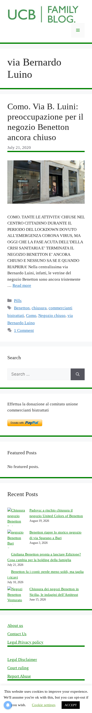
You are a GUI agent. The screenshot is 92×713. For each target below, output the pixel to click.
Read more (22, 285)
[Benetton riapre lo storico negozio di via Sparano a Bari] (16, 541)
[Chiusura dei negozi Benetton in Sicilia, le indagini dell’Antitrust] (16, 597)
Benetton (22, 308)
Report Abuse (19, 676)
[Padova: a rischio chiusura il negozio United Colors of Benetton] (16, 519)
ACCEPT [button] (71, 705)
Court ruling (18, 668)
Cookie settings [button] (43, 705)
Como (31, 315)
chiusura (39, 308)
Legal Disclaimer (22, 659)
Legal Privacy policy (25, 642)
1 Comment (24, 330)
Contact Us (16, 634)
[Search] (78, 374)
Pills (18, 300)
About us (15, 625)
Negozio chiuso (52, 315)
